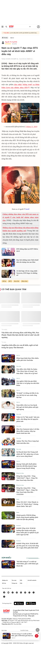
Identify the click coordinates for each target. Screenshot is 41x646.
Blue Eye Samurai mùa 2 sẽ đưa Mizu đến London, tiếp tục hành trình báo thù (27, 431)
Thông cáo (14, 583)
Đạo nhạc (24, 281)
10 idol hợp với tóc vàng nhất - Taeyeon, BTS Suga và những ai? (27, 273)
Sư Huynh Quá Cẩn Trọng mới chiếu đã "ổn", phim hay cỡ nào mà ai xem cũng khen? (27, 454)
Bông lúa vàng (20, 473)
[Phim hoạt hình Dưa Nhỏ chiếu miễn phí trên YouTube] (8, 358)
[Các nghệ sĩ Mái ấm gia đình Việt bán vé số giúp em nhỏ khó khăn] (8, 381)
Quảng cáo (5, 580)
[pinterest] (17, 593)
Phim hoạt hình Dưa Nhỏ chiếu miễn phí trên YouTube (27, 359)
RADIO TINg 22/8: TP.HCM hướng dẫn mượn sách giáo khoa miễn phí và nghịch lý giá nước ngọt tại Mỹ (27, 531)
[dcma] (29, 593)
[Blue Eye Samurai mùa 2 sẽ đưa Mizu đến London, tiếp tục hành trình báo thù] (8, 429)
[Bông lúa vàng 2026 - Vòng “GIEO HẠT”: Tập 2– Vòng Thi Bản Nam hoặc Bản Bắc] (8, 476)
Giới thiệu (4, 630)
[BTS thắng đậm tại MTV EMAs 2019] (8, 252)
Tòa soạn (14, 580)
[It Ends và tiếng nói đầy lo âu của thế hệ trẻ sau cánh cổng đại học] (8, 393)
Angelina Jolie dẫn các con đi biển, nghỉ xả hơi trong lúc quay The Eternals (20, 346)
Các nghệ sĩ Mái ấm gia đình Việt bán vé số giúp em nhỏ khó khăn (27, 383)
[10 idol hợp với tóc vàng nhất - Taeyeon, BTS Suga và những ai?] (8, 274)
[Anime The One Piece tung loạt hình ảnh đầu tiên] (8, 441)
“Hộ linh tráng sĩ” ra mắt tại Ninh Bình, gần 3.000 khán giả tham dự (27, 563)
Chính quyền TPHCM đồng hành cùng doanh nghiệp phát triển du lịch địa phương (27, 517)
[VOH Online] (11, 27)
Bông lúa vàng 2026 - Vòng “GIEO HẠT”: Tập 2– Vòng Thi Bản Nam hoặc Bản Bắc (26, 478)
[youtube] (8, 593)
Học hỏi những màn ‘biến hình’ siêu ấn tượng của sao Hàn (27, 261)
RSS (21, 580)
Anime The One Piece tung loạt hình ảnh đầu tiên (27, 442)
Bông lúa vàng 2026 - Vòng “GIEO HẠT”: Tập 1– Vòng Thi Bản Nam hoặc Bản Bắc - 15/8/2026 (26, 491)
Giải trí (12, 37)
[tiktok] (12, 593)
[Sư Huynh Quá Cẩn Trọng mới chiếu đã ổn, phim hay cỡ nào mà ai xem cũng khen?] (8, 452)
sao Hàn (17, 281)
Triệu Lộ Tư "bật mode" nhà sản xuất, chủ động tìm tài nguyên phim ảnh (27, 419)
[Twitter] (33, 593)
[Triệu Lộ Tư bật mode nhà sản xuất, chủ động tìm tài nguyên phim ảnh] (8, 417)
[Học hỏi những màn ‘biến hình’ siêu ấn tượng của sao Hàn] (8, 263)
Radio (17, 499)
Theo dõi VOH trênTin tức (26, 58)
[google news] (25, 593)
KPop (4, 281)
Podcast (18, 525)
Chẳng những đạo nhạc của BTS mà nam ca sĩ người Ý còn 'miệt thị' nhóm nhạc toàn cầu (20, 217)
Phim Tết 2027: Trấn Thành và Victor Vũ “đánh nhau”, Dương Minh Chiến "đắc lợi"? (27, 504)
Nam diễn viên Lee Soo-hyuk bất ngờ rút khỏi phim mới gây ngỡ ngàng (27, 407)
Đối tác (4, 583)
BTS (10, 281)
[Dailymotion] (4, 597)
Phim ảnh (18, 366)
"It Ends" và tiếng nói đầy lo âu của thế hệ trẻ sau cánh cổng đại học (27, 395)
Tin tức (6, 37)
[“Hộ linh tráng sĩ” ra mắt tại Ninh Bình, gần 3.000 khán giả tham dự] (8, 564)
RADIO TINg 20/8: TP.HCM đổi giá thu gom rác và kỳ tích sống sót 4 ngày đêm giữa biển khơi (27, 545)
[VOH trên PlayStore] (31, 603)
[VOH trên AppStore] (19, 603)
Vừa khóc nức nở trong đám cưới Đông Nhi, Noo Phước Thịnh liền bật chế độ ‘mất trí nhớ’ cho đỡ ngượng (20, 334)
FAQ (21, 583)
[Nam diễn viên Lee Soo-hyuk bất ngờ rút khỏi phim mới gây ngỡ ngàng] (8, 405)
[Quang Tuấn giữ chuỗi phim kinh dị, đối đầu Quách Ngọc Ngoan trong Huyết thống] (8, 464)
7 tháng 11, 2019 (31, 126)
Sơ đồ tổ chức (24, 630)
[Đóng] (38, 633)
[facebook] (4, 593)
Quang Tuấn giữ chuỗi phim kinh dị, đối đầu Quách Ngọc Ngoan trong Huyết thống (26, 466)
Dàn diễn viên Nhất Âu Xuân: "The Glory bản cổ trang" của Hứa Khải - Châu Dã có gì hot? (27, 371)
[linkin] (21, 593)
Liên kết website (32, 580)
